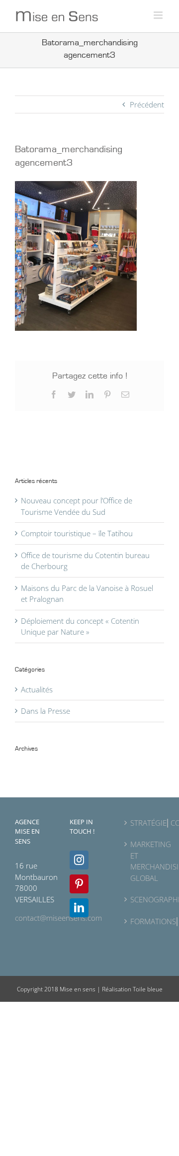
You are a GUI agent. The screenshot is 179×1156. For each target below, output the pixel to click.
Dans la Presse (45, 711)
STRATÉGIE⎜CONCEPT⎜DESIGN (144, 823)
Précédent (147, 104)
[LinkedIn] (79, 907)
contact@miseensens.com (58, 918)
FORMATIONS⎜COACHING (144, 921)
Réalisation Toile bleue (132, 989)
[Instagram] (79, 860)
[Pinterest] (79, 883)
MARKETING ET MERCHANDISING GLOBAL (144, 861)
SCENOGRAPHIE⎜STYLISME (144, 899)
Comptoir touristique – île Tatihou (77, 533)
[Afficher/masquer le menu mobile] (159, 15)
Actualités (37, 689)
